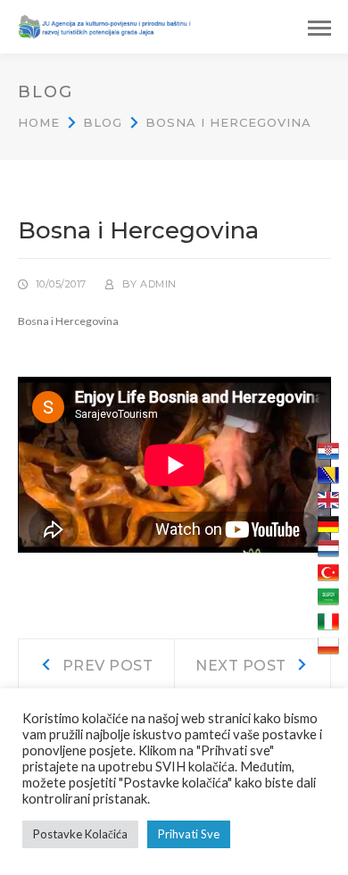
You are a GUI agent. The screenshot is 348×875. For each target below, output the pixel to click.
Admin (158, 284)
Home (39, 122)
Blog (102, 122)
